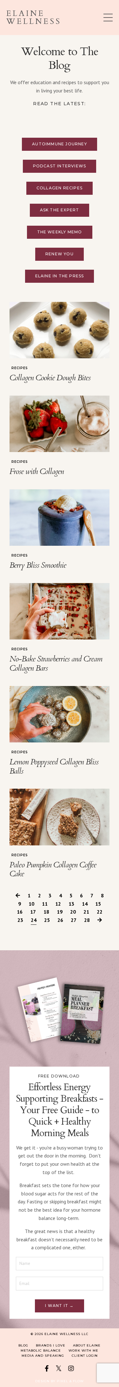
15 (98, 904)
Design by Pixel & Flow (59, 1381)
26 (60, 920)
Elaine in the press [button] (59, 276)
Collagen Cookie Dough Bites (50, 378)
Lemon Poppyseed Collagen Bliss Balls (54, 767)
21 (86, 912)
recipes (19, 368)
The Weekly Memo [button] (59, 232)
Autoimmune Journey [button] (59, 144)
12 (58, 904)
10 (31, 904)
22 (99, 912)
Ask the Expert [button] (59, 210)
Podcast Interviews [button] (59, 166)
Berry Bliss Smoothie (38, 565)
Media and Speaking (43, 1356)
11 (45, 904)
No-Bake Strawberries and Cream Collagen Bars (56, 664)
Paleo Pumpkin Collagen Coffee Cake (53, 870)
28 (87, 920)
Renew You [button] (59, 254)
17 (33, 912)
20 (73, 912)
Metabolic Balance (41, 1350)
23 (20, 920)
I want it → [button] (59, 1305)
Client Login (85, 1356)
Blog (23, 1345)
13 (71, 904)
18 (46, 912)
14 (85, 904)
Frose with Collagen (37, 472)
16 (20, 912)
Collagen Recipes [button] (59, 188)
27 (73, 920)
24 (33, 920)
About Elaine (87, 1345)
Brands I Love (50, 1345)
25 (47, 920)
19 (60, 912)
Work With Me (83, 1350)
